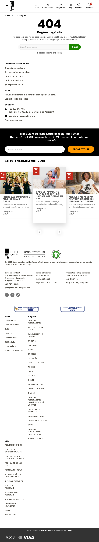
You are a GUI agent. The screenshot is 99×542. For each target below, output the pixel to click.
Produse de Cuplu (36, 384)
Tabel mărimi (10, 346)
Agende (31, 367)
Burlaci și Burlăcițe (37, 438)
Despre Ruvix (10, 320)
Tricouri (32, 341)
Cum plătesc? (11, 338)
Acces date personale (10, 486)
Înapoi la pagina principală (49, 53)
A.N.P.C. (8, 510)
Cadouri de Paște (36, 416)
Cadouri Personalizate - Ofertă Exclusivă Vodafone (36, 401)
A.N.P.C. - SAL (10, 515)
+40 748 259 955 (16, 109)
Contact (9, 333)
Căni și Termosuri (36, 362)
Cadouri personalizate (34, 321)
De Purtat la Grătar (37, 420)
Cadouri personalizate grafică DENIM (34, 431)
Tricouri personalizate (15, 68)
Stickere (32, 354)
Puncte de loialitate (14, 351)
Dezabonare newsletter (10, 504)
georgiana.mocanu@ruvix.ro (21, 116)
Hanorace (32, 345)
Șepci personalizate (14, 84)
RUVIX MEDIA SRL (46, 530)
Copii (30, 425)
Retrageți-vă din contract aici (13, 475)
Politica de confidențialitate (13, 450)
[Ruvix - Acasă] (11, 253)
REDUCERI (32, 375)
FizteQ (69, 530)
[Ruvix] (15, 6)
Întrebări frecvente (14, 481)
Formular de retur (13, 470)
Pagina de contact (14, 120)
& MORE (31, 393)
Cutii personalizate (14, 80)
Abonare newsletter (14, 499)
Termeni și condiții (13, 445)
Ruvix (7, 15)
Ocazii (31, 380)
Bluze (30, 349)
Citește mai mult (8, 212)
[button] (40, 232)
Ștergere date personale (11, 493)
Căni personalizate (14, 76)
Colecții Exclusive (36, 388)
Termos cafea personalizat (17, 72)
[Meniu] (7, 6)
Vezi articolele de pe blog (16, 99)
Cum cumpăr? (11, 342)
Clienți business (12, 324)
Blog (7, 329)
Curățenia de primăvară (34, 410)
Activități (32, 358)
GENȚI (30, 371)
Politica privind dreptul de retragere (15, 457)
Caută (75, 47)
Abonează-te (80, 149)
